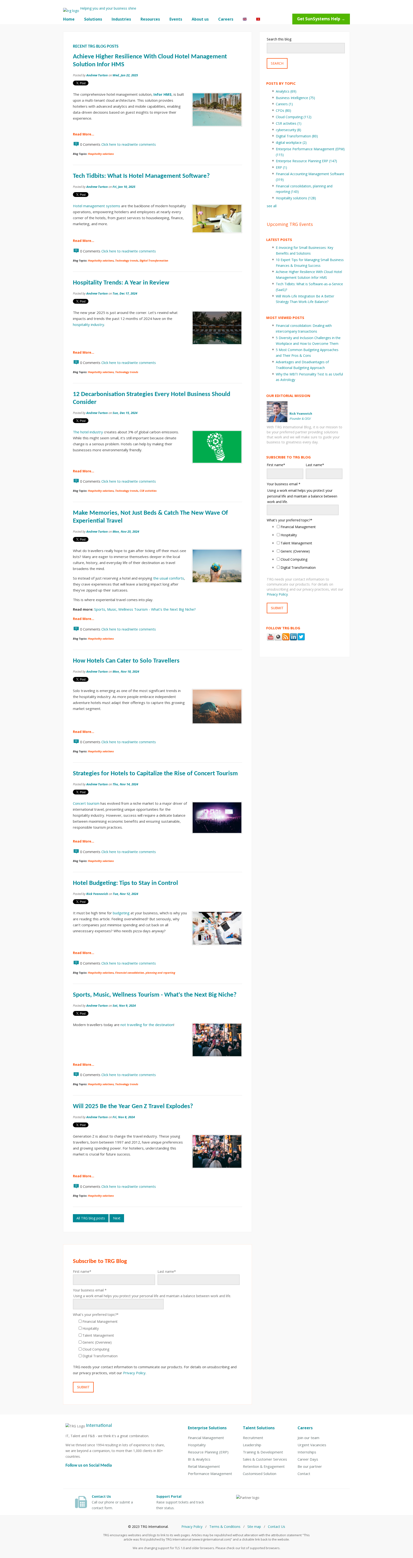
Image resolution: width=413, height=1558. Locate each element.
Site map (254, 1526)
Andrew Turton (97, 75)
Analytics (286, 91)
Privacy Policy (134, 1372)
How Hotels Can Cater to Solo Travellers (126, 661)
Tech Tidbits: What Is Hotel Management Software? (141, 176)
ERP (281, 167)
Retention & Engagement (264, 1466)
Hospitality (197, 1444)
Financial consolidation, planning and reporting (145, 972)
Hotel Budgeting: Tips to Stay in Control (125, 883)
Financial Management (206, 1437)
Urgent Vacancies (312, 1444)
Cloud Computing (293, 117)
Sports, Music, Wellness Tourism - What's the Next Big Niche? (145, 609)
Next (116, 1218)
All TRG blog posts (90, 1218)
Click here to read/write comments (128, 144)
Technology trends (126, 260)
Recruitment (253, 1437)
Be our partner (310, 1466)
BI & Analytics (199, 1459)
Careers (225, 19)
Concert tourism (86, 803)
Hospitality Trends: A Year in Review (121, 283)
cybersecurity (288, 130)
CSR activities (148, 490)
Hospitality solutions (101, 154)
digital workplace (291, 142)
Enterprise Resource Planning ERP (306, 161)
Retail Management (204, 1466)
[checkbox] (156, 1339)
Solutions (93, 19)
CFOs (283, 110)
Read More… (83, 134)
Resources (150, 19)
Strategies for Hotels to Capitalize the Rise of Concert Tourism (155, 774)
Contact (304, 1473)
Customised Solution (259, 1473)
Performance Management (210, 1473)
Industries (121, 19)
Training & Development (263, 1452)
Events (175, 19)
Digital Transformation (154, 260)
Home (69, 19)
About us (200, 19)
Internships (307, 1452)
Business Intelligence (295, 97)
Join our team (308, 1437)
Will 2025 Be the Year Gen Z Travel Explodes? (133, 1106)
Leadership (252, 1444)
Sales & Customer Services (265, 1459)
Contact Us (276, 1526)
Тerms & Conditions (224, 1526)
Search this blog (279, 39)
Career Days (308, 1459)
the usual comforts (168, 578)
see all (272, 206)
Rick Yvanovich (97, 894)
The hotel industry (88, 432)
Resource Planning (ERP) (208, 1452)
